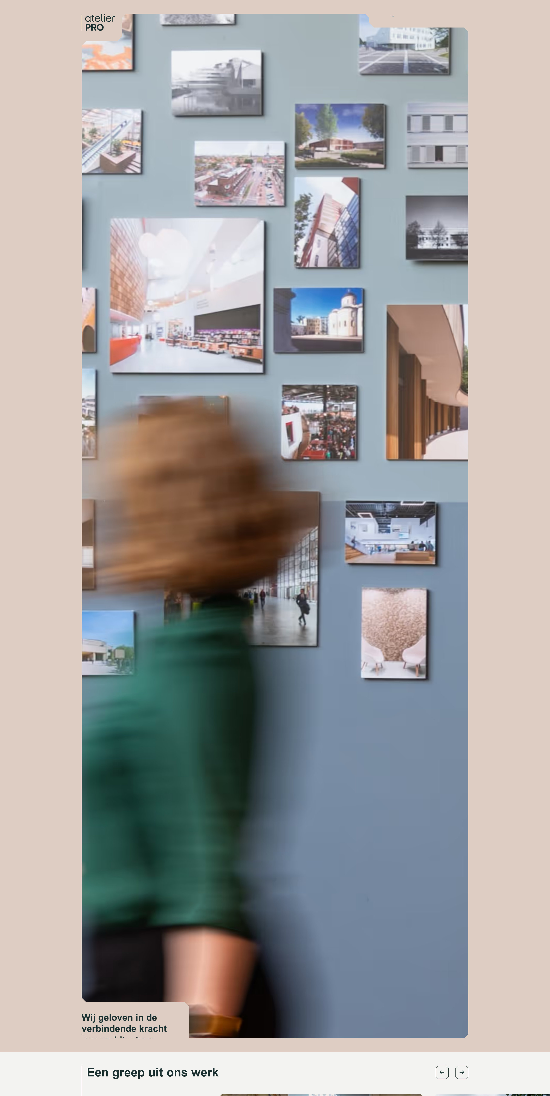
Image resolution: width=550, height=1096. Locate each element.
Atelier (383, 16)
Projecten (409, 16)
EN (448, 16)
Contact (432, 16)
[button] (442, 1072)
